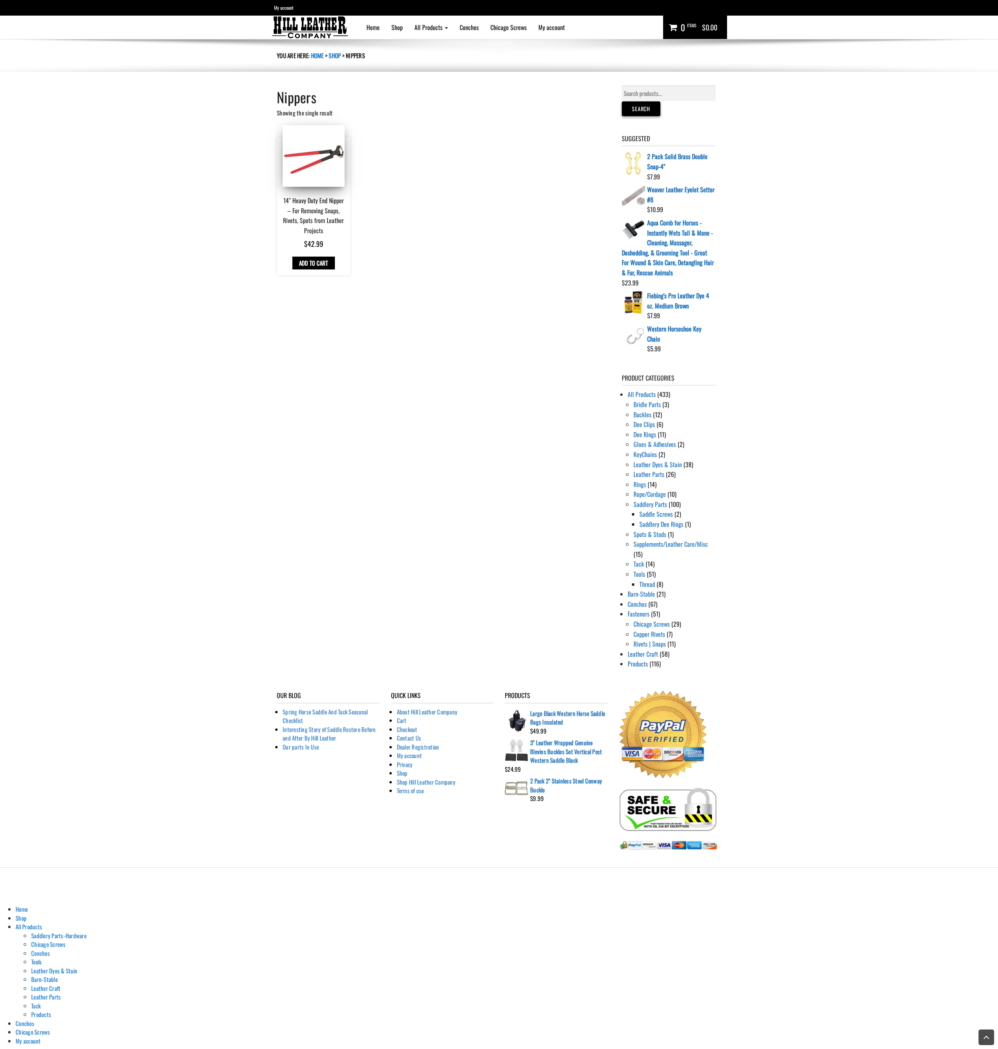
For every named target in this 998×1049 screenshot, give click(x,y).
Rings (639, 484)
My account (284, 7)
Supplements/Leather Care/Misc (670, 544)
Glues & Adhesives (654, 444)
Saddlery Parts (650, 504)
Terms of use (410, 790)
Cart (402, 720)
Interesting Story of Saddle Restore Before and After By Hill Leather (329, 733)
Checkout (407, 729)
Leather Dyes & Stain (657, 464)
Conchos (469, 27)
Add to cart (313, 263)
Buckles (642, 414)
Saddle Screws (656, 514)
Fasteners (638, 613)
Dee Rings (644, 434)
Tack (638, 564)
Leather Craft (643, 654)
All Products (429, 27)
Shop (397, 27)
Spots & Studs (649, 534)
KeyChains (645, 454)
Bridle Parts (647, 404)
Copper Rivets (649, 634)
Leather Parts (648, 474)
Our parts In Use (301, 746)
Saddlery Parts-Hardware (59, 935)
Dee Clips (644, 424)
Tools (639, 574)
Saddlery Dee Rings (661, 524)
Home (373, 27)
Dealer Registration (418, 746)
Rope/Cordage (649, 494)
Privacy (405, 764)
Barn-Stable (641, 594)
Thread (647, 584)
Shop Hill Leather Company (426, 782)
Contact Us (409, 738)
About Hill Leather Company (427, 711)
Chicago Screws (508, 27)
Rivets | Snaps (649, 644)
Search (641, 109)
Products (638, 663)
